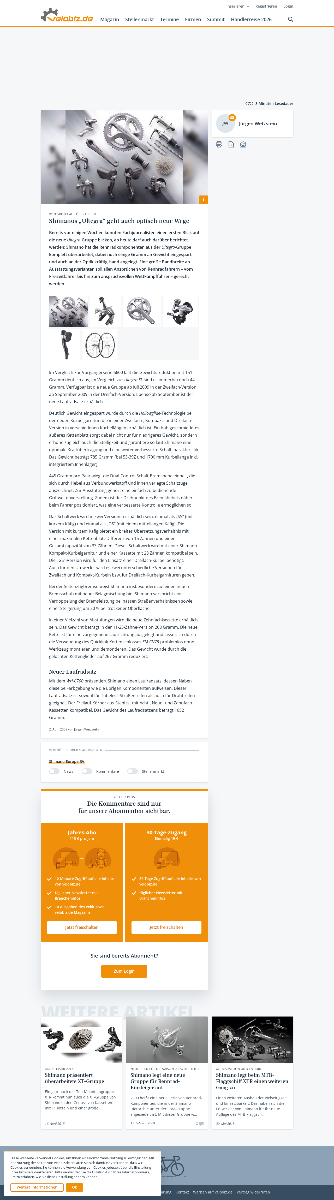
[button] (74, 1187)
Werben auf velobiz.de (212, 1192)
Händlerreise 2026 (251, 19)
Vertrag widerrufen (253, 1192)
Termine (169, 19)
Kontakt (182, 1192)
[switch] (54, 771)
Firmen (193, 19)
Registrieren (266, 6)
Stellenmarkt (139, 19)
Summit (216, 19)
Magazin (109, 19)
